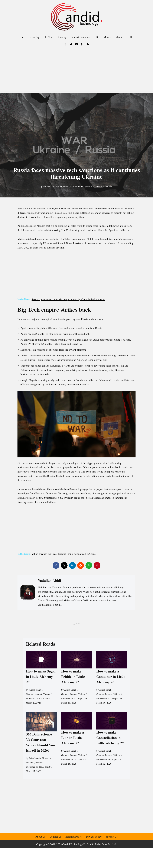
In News (49, 37)
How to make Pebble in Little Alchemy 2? (73, 676)
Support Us (112, 836)
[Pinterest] (97, 565)
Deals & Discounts (80, 37)
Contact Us (55, 836)
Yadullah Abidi (50, 186)
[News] (88, 44)
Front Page (35, 37)
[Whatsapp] (88, 565)
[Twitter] (71, 44)
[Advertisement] (76, 70)
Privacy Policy (94, 836)
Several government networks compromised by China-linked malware (68, 299)
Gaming (29, 693)
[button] (99, 37)
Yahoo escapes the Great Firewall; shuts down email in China (64, 553)
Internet (38, 693)
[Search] (131, 37)
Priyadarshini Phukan (39, 758)
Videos (46, 693)
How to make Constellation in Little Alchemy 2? (110, 737)
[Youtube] (76, 44)
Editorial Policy (73, 836)
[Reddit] (80, 565)
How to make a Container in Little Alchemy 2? (110, 676)
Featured (30, 762)
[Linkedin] (82, 44)
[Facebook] (65, 44)
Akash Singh (35, 689)
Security (62, 37)
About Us (40, 836)
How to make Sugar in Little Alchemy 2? (41, 676)
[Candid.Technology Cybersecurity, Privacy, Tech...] (76, 17)
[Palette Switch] (22, 37)
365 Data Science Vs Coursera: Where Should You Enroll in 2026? (40, 742)
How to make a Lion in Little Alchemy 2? (72, 737)
